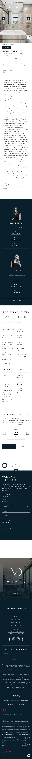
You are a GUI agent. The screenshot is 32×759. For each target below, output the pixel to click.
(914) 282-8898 (16, 233)
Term (3, 499)
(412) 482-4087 (16, 281)
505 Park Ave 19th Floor (16, 632)
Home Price (5, 494)
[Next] (27, 433)
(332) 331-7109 (16, 625)
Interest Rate (5, 515)
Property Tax (5, 510)
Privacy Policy (10, 669)
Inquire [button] (16, 593)
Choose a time (6, 441)
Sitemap (24, 688)
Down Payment (6, 505)
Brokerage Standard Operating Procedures (14, 688)
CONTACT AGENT (16, 300)
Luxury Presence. (24, 700)
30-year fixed (5, 501)
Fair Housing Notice (10, 687)
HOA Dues (5, 520)
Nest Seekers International (20, 687)
